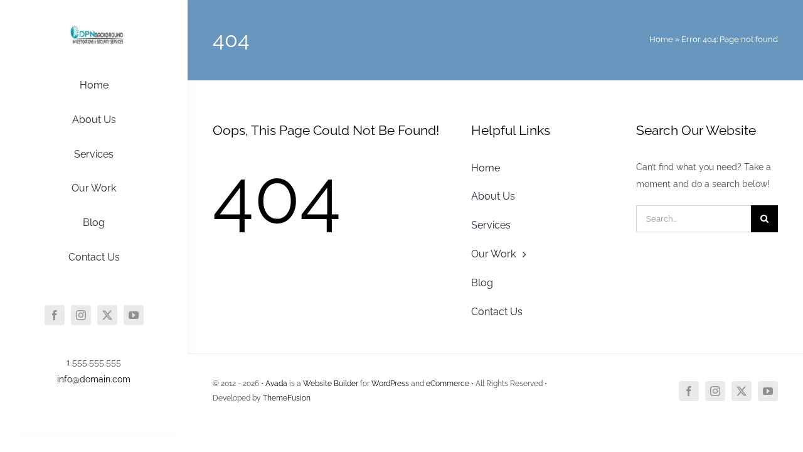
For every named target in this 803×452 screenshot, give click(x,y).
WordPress (390, 383)
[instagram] (81, 315)
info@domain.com (93, 379)
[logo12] (94, 27)
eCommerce (447, 383)
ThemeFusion (287, 398)
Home (661, 39)
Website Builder (330, 383)
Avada (276, 383)
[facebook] (55, 315)
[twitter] (107, 315)
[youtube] (134, 315)
